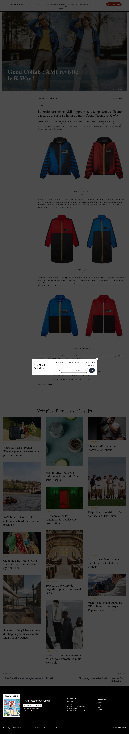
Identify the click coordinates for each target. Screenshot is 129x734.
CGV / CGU (16, 728)
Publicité (37, 728)
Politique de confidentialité (27, 728)
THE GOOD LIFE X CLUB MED (76, 711)
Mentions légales (7, 728)
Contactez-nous (45, 728)
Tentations (69, 702)
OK (92, 370)
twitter (99, 705)
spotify (99, 710)
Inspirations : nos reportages (76, 706)
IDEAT (115, 728)
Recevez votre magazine (32, 705)
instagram (100, 707)
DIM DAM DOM (121, 728)
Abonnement (53, 728)
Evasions (69, 704)
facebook (100, 703)
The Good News (71, 708)
